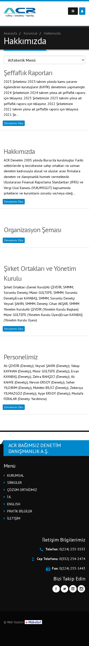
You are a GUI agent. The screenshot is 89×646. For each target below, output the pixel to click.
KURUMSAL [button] (15, 475)
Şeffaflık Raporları (28, 72)
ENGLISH (13, 504)
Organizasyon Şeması (32, 229)
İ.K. (9, 497)
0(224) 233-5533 (72, 549)
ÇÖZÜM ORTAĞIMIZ (22, 490)
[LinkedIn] (73, 589)
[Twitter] (64, 589)
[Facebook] (56, 589)
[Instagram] (81, 589)
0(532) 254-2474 (72, 559)
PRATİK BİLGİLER (19, 511)
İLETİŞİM (13, 518)
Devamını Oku (13, 123)
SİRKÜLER (14, 482)
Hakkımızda (19, 151)
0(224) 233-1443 (72, 568)
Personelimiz (21, 356)
